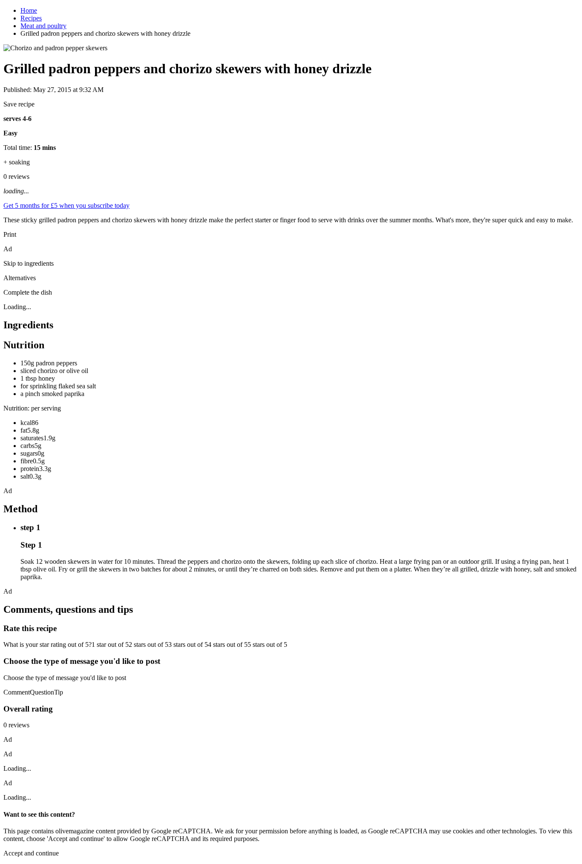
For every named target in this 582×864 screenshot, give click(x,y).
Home (28, 10)
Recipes (31, 18)
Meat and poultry (43, 25)
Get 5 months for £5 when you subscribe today (66, 205)
